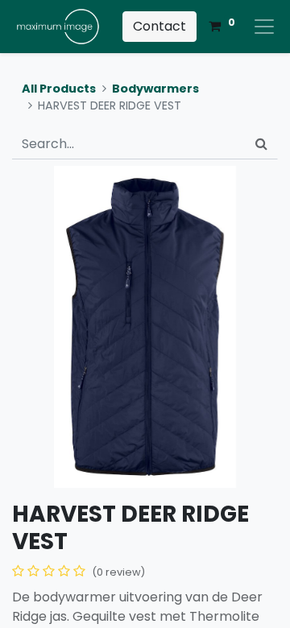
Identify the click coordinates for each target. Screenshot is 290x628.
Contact (159, 26)
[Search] (261, 144)
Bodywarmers (155, 89)
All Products (59, 89)
